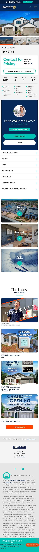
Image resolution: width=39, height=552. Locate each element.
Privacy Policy (8, 482)
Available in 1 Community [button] (19, 129)
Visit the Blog (19, 427)
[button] (30, 7)
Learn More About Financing (19, 71)
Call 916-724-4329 (19, 136)
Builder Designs (31, 439)
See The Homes (32, 545)
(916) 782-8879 (21, 457)
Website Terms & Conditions (17, 480)
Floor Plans (5, 47)
